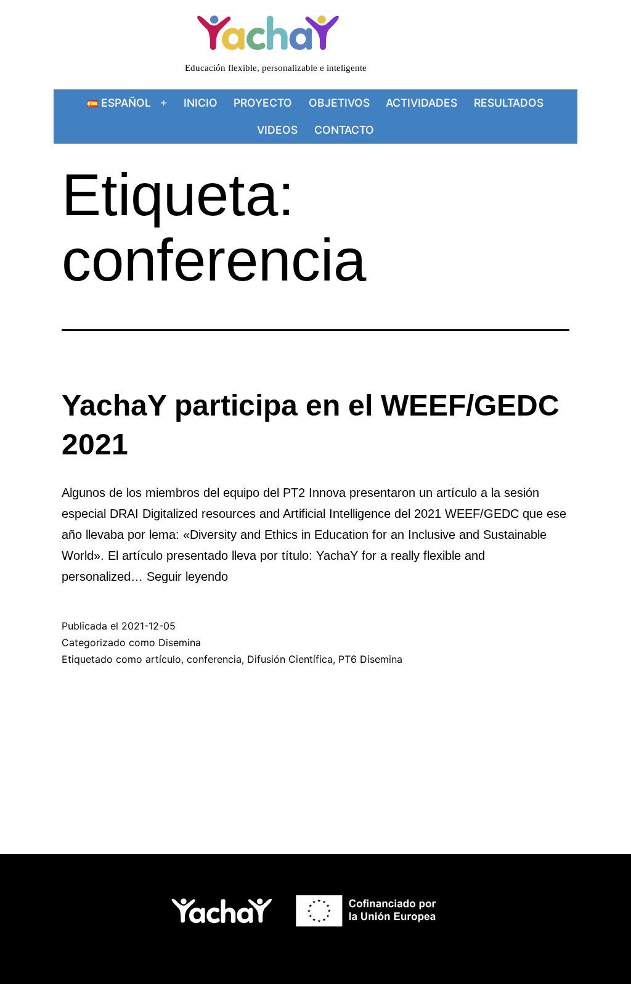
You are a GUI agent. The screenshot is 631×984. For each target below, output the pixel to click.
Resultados (508, 102)
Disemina (179, 642)
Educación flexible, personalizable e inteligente (276, 67)
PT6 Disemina (370, 659)
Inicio (201, 102)
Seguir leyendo (187, 576)
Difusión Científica (290, 659)
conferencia (214, 659)
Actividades (421, 102)
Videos (277, 129)
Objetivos (339, 102)
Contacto (344, 129)
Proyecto (263, 102)
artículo (163, 659)
